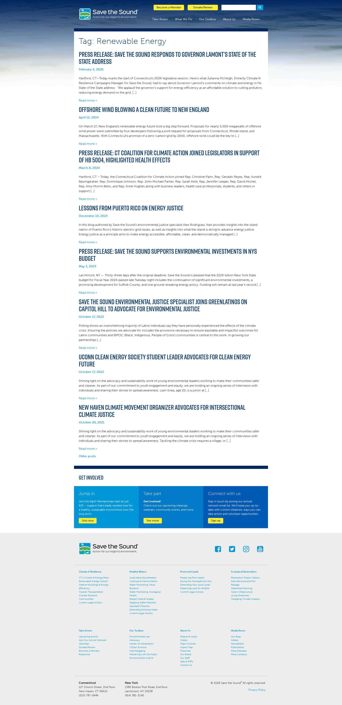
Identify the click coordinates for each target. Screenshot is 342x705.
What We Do (183, 19)
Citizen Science (137, 647)
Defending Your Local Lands (195, 584)
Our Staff (185, 658)
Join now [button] (88, 520)
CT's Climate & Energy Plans (94, 577)
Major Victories (188, 643)
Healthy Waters (137, 571)
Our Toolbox (207, 19)
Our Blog (236, 636)
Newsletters (237, 643)
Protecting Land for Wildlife (194, 588)
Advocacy (134, 640)
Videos (234, 640)
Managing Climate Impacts (245, 599)
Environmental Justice (141, 658)
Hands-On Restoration (141, 643)
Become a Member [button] (169, 7)
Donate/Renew (87, 647)
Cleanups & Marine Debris (143, 581)
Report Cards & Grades (141, 599)
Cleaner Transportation (91, 591)
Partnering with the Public (143, 654)
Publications (237, 647)
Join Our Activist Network (92, 640)
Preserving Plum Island (192, 577)
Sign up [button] (215, 520)
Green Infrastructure (242, 591)
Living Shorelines (240, 595)
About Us (229, 19)
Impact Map (186, 647)
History (184, 640)
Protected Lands (189, 571)
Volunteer (84, 643)
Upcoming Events (88, 636)
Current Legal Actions (90, 602)
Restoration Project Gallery (245, 577)
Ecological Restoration (243, 571)
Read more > (88, 100)
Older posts (87, 456)
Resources (84, 654)
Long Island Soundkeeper (142, 577)
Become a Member (89, 650)
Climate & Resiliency (90, 571)
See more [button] (152, 520)
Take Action (160, 19)
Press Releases (239, 650)
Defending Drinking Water (143, 609)
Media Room (251, 19)
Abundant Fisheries (139, 606)
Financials (185, 650)
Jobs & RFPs (186, 661)
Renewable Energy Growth (93, 581)
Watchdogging (137, 650)
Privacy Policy (257, 690)
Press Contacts (239, 654)
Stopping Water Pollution (142, 602)
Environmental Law (139, 636)
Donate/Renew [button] (202, 7)
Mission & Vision (188, 636)
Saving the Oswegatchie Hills (195, 581)
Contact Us (186, 665)
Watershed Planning (241, 588)
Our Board (185, 654)
